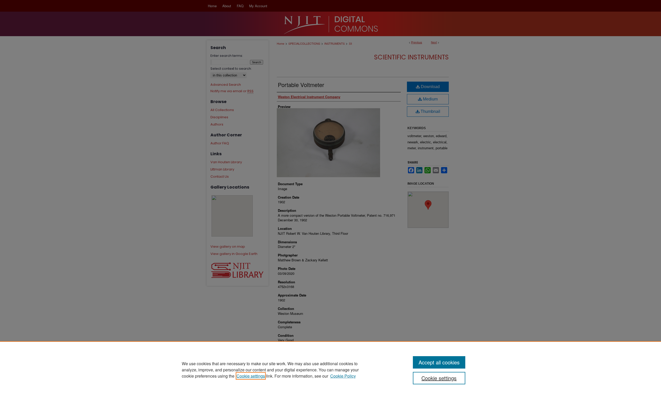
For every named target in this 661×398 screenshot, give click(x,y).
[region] (330, 369)
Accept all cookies (439, 362)
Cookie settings (251, 376)
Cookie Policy (343, 376)
